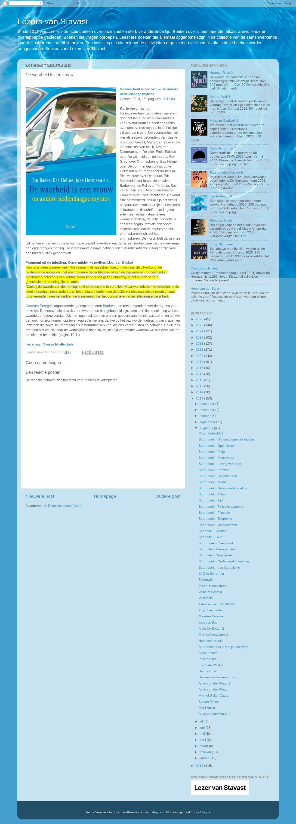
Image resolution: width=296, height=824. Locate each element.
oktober (206, 416)
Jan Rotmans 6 (221, 196)
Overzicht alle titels (204, 268)
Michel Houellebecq (213, 586)
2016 (200, 380)
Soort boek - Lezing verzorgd (220, 464)
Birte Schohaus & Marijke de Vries (223, 647)
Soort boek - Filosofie (214, 512)
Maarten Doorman (212, 616)
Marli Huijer (207, 708)
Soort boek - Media (213, 482)
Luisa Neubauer (221, 244)
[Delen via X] (92, 352)
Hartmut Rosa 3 (221, 72)
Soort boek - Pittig (212, 451)
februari (206, 752)
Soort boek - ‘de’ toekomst (218, 525)
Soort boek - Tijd (211, 500)
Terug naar (50, 344)
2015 (200, 386)
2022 (200, 343)
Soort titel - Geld (210, 537)
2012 (200, 765)
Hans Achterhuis (210, 641)
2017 (200, 374)
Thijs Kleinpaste (210, 610)
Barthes (109, 306)
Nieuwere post (39, 496)
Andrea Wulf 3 (220, 96)
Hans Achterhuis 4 (223, 148)
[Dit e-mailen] (84, 352)
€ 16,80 (169, 99)
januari (205, 758)
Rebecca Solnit (221, 220)
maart (204, 746)
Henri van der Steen (205, 288)
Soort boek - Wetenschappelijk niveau (226, 439)
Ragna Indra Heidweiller (227, 172)
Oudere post (168, 496)
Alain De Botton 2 (211, 628)
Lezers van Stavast (52, 21)
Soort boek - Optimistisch (217, 445)
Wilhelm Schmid (210, 592)
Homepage (105, 496)
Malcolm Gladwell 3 (224, 120)
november (207, 410)
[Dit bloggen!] (88, 352)
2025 (200, 325)
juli (202, 721)
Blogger (205, 812)
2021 (200, 349)
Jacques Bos (208, 622)
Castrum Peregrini (39, 306)
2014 (200, 392)
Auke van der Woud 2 (214, 683)
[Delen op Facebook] (97, 352)
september (208, 422)
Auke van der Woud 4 (214, 714)
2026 (200, 319)
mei (203, 733)
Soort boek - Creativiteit (216, 543)
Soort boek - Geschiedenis (218, 476)
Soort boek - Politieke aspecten (221, 506)
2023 (200, 337)
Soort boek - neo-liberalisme (219, 567)
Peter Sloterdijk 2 (211, 433)
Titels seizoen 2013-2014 (217, 604)
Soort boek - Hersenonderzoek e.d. (224, 488)
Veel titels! (206, 598)
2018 (200, 368)
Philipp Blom (208, 659)
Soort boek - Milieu (212, 494)
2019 (200, 362)
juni (203, 727)
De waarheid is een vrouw (218, 677)
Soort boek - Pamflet (214, 470)
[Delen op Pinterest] (101, 352)
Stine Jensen (208, 653)
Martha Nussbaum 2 (213, 634)
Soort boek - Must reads (216, 458)
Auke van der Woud (213, 689)
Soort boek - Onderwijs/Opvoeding (224, 561)
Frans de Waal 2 (211, 665)
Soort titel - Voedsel (213, 531)
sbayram (157, 812)
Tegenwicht (207, 579)
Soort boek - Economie (215, 518)
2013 (200, 398)
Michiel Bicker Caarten (215, 695)
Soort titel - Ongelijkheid (216, 555)
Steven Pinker (209, 702)
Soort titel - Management (217, 549)
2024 (200, 331)
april (203, 740)
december (207, 404)
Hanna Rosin (208, 671)
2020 (200, 356)
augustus (207, 428)
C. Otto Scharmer (211, 573)
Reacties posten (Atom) (65, 505)
